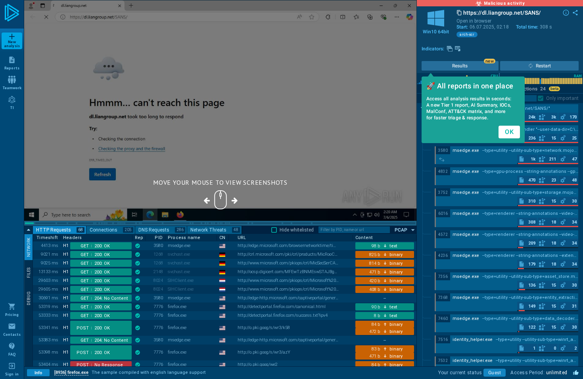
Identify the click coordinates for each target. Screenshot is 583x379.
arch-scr (467, 34)
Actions (533, 89)
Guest (494, 372)
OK (509, 132)
